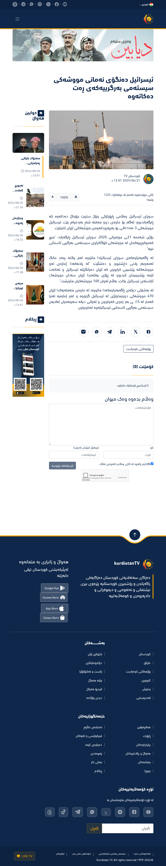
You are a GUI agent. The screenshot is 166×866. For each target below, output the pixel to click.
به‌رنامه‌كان (144, 762)
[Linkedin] (123, 332)
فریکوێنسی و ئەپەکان (89, 735)
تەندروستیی (143, 697)
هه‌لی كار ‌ (96, 762)
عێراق (147, 662)
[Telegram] (110, 332)
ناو (151, 447)
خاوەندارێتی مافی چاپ (81, 853)
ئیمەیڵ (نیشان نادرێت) (86, 447)
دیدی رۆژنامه (94, 697)
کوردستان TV (132, 175)
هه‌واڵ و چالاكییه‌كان (138, 753)
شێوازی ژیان (95, 654)
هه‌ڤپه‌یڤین (144, 727)
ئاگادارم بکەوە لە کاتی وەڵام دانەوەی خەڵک (125, 463)
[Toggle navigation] (17, 19)
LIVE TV (26, 856)
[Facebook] (148, 332)
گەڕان (94, 828)
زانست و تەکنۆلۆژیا (90, 671)
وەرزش (146, 689)
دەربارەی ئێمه (93, 744)
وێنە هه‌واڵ (95, 680)
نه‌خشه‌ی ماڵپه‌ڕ (93, 727)
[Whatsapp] (97, 332)
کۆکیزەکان (60, 853)
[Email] (84, 332)
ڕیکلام (98, 770)
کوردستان (145, 654)
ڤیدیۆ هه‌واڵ (94, 689)
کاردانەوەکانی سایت (142, 853)
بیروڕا (148, 770)
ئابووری (146, 680)
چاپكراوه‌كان (143, 744)
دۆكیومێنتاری (94, 662)
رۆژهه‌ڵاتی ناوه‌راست (138, 348)
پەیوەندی (96, 753)
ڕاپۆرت (147, 735)
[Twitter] (135, 332)
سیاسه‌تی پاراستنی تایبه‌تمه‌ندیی (112, 853)
